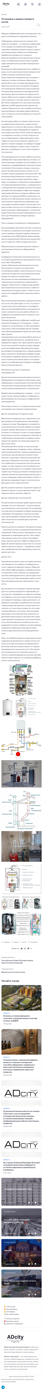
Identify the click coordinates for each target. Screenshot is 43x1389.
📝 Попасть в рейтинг (12, 1319)
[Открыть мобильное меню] (39, 4)
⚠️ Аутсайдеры (9, 1312)
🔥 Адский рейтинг (11, 1309)
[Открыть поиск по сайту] (32, 4)
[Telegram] (3, 1387)
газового (6, 942)
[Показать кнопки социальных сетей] (18, 4)
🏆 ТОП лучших (9, 1307)
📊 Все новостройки (11, 1314)
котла (24, 942)
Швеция (7, 1250)
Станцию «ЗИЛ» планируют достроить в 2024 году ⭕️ (17, 1220)
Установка (33, 942)
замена (16, 942)
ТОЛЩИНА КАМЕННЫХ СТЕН (18, 1189)
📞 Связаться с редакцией (13, 1324)
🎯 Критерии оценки (11, 1321)
